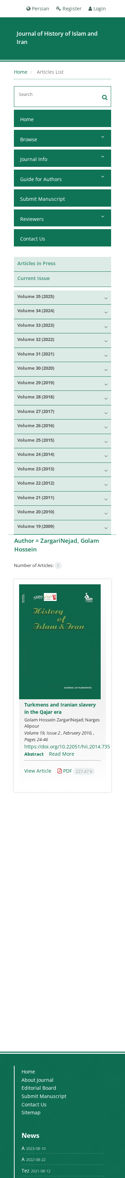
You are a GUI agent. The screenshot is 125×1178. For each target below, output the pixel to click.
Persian (40, 8)
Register (71, 8)
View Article (37, 770)
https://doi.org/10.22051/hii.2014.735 (67, 746)
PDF (77, 770)
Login (99, 8)
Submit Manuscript (42, 199)
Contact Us (32, 238)
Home (20, 72)
